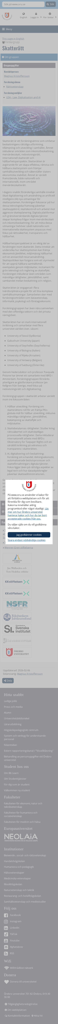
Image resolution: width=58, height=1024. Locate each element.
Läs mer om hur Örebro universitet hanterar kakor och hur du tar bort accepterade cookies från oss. (28, 513)
